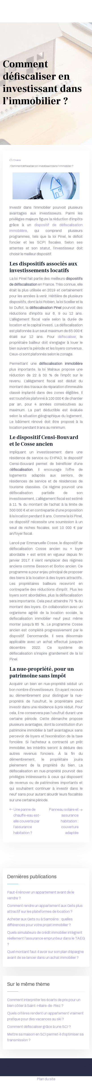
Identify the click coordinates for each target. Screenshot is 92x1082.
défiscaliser (67, 337)
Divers (17, 160)
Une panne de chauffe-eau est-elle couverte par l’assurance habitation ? (26, 821)
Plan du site (46, 1079)
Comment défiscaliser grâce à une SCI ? (39, 1027)
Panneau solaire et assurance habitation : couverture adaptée (64, 821)
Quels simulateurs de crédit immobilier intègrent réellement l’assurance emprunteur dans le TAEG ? (46, 938)
